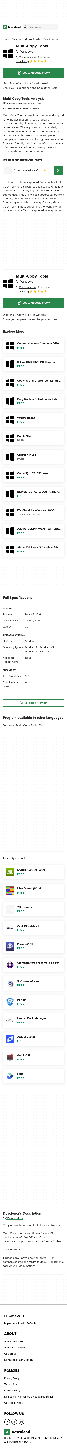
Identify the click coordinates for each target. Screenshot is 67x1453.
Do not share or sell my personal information (29, 1396)
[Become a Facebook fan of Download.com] (7, 1422)
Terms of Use (11, 1384)
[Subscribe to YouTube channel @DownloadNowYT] (21, 1422)
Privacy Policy (11, 1378)
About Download (13, 1341)
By (26, 57)
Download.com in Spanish (18, 1360)
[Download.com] (12, 27)
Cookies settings (13, 1402)
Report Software (36, 703)
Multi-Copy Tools (32, 48)
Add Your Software (14, 1347)
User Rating (22, 61)
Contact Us (10, 1353)
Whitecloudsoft (14, 1218)
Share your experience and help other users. (30, 88)
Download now (36, 73)
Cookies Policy (12, 1390)
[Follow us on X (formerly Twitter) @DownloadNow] (14, 1422)
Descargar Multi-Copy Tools (20, 725)
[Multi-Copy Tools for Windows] (8, 54)
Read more (34, 109)
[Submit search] (25, 27)
